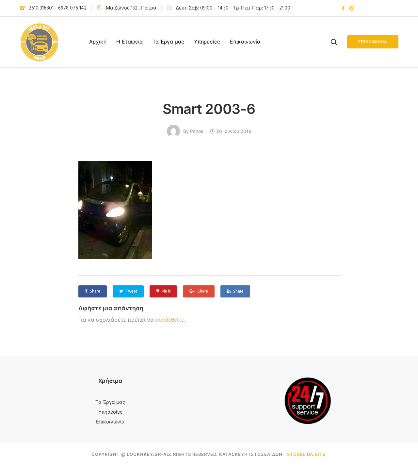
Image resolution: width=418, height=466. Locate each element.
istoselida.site (305, 454)
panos (196, 131)
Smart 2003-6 (209, 108)
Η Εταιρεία (129, 41)
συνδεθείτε (169, 320)
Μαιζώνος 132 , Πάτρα (131, 8)
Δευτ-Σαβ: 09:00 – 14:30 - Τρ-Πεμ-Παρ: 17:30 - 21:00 (233, 8)
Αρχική (97, 41)
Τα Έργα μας (168, 41)
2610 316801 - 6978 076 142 (58, 8)
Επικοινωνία (245, 41)
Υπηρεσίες (207, 41)
